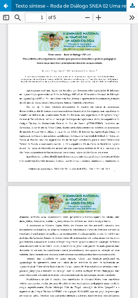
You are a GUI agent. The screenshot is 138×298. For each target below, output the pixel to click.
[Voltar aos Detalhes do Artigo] (6, 5)
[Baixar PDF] (132, 5)
